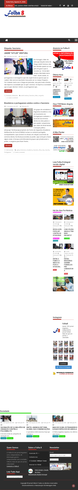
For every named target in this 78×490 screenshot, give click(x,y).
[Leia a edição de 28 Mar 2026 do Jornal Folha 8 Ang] (55, 344)
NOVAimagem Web (49, 485)
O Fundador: (38, 461)
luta (43, 150)
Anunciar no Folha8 (35, 465)
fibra (40, 150)
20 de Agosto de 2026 (34, 422)
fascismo (31, 95)
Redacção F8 (23, 56)
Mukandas (15, 95)
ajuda (18, 150)
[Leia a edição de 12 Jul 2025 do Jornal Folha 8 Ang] (66, 357)
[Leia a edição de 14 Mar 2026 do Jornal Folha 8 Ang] (66, 344)
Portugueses (7, 152)
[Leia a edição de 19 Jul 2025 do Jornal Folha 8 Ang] (60, 357)
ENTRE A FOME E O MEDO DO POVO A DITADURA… (57, 263)
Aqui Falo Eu (56, 238)
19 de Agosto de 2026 (60, 422)
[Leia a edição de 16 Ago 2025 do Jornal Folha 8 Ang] (60, 351)
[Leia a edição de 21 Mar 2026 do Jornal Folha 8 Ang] (60, 344)
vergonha (41, 95)
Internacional (9, 150)
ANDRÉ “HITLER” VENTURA (16, 53)
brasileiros (30, 150)
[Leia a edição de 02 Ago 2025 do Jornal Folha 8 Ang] (71, 351)
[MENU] (76, 40)
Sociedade (67, 238)
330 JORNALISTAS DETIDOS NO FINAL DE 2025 (69, 93)
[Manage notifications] (73, 485)
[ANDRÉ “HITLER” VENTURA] (18, 59)
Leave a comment (13, 98)
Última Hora (56, 97)
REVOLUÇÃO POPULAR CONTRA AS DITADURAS (57, 232)
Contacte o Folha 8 (13, 466)
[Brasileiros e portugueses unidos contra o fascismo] (18, 109)
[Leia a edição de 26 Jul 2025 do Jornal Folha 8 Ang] (55, 357)
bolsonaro (23, 150)
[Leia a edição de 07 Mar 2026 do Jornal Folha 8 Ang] (71, 344)
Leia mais (8, 91)
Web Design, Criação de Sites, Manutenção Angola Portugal (38, 472)
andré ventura (25, 95)
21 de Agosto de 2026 (8, 422)
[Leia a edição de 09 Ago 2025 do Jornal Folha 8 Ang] (66, 351)
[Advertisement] (52, 23)
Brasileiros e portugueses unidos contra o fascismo (26, 103)
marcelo (47, 150)
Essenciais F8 (33, 453)
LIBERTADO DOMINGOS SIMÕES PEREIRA (56, 92)
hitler (36, 95)
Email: (52, 452)
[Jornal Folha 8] (6, 39)
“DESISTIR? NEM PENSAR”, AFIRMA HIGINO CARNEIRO (40, 6)
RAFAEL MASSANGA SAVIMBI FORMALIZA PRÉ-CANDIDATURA (68, 265)
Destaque (8, 95)
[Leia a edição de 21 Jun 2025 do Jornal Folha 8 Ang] (71, 357)
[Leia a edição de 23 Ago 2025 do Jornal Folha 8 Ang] (55, 351)
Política (55, 270)
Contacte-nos (33, 457)
